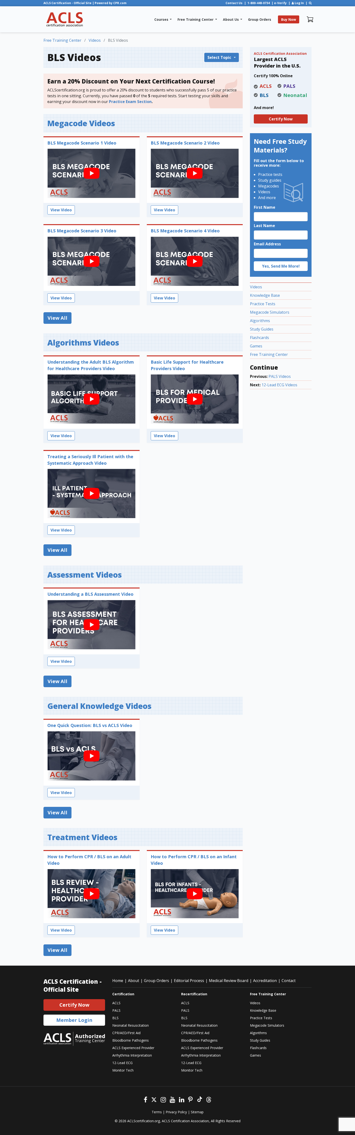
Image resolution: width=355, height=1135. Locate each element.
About (133, 980)
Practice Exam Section (130, 101)
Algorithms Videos (83, 342)
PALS (116, 1010)
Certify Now (281, 119)
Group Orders (156, 980)
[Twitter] (154, 1099)
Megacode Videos (81, 123)
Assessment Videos (84, 574)
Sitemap (197, 1112)
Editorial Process (189, 980)
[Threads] (209, 1099)
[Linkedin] (181, 1099)
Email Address (267, 244)
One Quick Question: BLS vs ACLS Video (89, 725)
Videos (256, 287)
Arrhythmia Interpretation (132, 1055)
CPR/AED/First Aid (126, 1033)
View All (57, 318)
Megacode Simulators (269, 312)
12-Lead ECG (122, 1062)
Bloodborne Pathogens (130, 1040)
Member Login (74, 1020)
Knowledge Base (265, 295)
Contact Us (234, 3)
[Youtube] (172, 1099)
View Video (61, 210)
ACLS (116, 1003)
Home (117, 980)
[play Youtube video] (91, 173)
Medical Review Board (228, 980)
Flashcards (259, 337)
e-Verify (280, 3)
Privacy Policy (176, 1112)
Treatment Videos (82, 837)
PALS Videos (280, 376)
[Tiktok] (199, 1099)
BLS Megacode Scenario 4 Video (185, 231)
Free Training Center (269, 354)
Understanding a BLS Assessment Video (90, 594)
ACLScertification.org (143, 1121)
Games (256, 346)
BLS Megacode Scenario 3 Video (81, 231)
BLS (115, 1018)
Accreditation (265, 980)
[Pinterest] (190, 1099)
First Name (264, 207)
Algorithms (260, 320)
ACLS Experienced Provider (133, 1047)
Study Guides (261, 329)
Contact (289, 980)
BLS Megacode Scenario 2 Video (185, 143)
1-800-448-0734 (259, 3)
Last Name (264, 225)
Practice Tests (262, 303)
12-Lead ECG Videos (279, 385)
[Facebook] (145, 1099)
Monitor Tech (123, 1070)
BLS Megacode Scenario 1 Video (81, 143)
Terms (157, 1112)
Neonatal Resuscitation (130, 1025)
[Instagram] (163, 1099)
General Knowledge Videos (99, 706)
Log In (299, 3)
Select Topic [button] (219, 57)
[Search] (310, 3)
